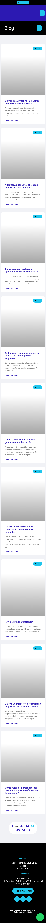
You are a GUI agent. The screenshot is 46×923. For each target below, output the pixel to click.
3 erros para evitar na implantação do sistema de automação (23, 102)
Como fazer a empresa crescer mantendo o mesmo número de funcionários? (21, 790)
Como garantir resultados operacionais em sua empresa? (21, 270)
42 (21, 825)
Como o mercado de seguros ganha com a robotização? (20, 441)
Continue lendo (11, 121)
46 (23, 830)
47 (28, 830)
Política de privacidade (23, 912)
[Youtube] (23, 899)
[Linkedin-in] (29, 899)
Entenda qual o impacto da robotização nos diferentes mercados (19, 529)
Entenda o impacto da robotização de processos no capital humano (23, 705)
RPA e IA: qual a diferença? (19, 622)
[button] (42, 13)
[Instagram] (17, 899)
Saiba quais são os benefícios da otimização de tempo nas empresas (22, 356)
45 (18, 830)
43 (27, 825)
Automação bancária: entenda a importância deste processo (21, 186)
